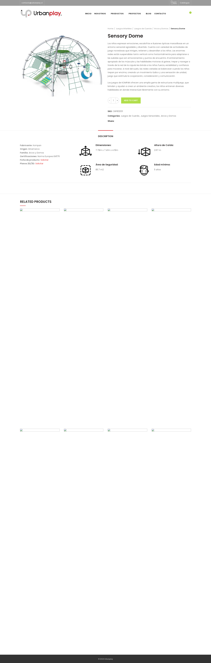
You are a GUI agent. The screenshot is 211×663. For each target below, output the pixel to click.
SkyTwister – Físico (171, 312)
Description (105, 136)
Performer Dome (171, 532)
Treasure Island (83, 312)
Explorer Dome (83, 532)
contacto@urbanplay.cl (32, 3)
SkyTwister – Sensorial (127, 532)
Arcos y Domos (161, 28)
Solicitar (45, 159)
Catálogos (184, 3)
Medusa (127, 312)
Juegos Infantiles (124, 28)
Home (110, 28)
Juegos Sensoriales (150, 116)
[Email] (121, 121)
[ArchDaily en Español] (174, 2)
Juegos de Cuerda (143, 28)
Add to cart (131, 100)
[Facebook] (117, 121)
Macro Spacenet (39, 532)
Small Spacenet (40, 312)
